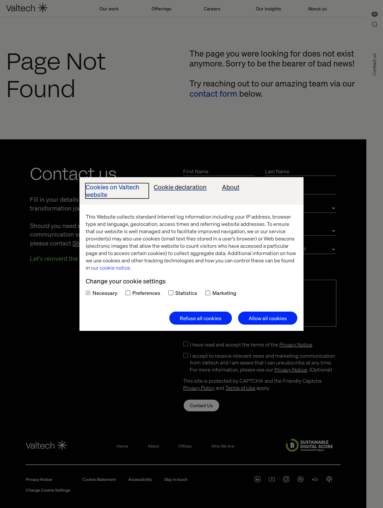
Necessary (104, 292)
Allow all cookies (268, 318)
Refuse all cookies (200, 318)
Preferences (146, 292)
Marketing (224, 292)
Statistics (186, 292)
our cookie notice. (111, 267)
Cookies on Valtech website (112, 191)
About (230, 187)
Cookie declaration (180, 187)
